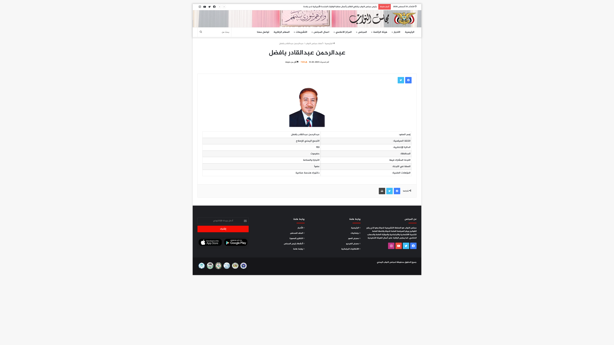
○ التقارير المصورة (297, 238)
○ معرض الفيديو (353, 243)
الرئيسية (409, 32)
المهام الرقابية (282, 32)
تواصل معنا (263, 32)
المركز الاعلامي (344, 32)
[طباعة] (382, 191)
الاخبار (397, 32)
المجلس (362, 32)
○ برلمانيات (356, 233)
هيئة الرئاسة (380, 32)
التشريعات (301, 32)
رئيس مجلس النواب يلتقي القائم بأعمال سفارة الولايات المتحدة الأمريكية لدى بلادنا (340, 6)
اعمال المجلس (321, 32)
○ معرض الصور (354, 238)
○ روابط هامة (299, 249)
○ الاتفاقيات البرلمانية (351, 249)
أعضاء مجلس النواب (314, 43)
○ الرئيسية (356, 228)
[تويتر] (401, 80)
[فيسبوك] (408, 80)
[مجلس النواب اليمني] (382, 19)
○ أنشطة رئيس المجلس (294, 243)
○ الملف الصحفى (297, 233)
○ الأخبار (301, 228)
